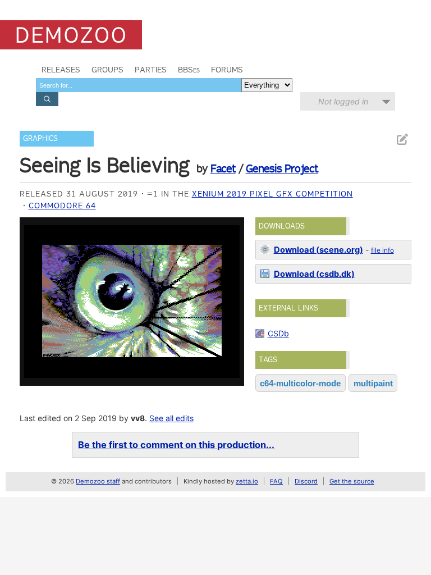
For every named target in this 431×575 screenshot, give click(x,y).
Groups (107, 70)
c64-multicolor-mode (300, 383)
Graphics (40, 138)
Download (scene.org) (318, 250)
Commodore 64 (62, 205)
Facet (223, 168)
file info (382, 250)
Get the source (351, 481)
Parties (151, 70)
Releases (61, 70)
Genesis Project (282, 168)
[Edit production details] (401, 139)
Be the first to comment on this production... (176, 444)
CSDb (278, 333)
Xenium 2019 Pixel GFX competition (272, 194)
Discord (306, 481)
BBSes (189, 70)
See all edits (171, 418)
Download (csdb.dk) (314, 274)
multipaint (373, 383)
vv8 (138, 418)
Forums (227, 70)
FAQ (276, 481)
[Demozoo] (71, 34)
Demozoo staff (98, 481)
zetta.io (247, 481)
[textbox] (138, 85)
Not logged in (343, 101)
